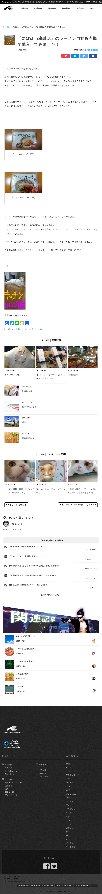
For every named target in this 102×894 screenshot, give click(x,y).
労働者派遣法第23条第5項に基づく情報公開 (37, 885)
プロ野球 (70, 843)
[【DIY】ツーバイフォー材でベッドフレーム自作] (51, 357)
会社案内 (38, 8)
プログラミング (72, 775)
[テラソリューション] (9, 11)
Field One (9, 774)
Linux (68, 786)
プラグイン (70, 809)
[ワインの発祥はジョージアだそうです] (51, 471)
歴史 (68, 805)
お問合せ (80, 8)
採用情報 (66, 8)
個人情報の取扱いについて (87, 885)
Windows (70, 782)
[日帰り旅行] (83, 357)
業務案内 (52, 8)
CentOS (69, 801)
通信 (68, 835)
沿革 (7, 789)
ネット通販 (70, 847)
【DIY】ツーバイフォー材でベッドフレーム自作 (50, 377)
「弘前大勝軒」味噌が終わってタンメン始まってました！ (19, 491)
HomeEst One (11, 771)
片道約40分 (27, 391)
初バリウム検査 (29, 406)
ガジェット (70, 828)
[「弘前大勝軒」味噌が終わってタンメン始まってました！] (19, 471)
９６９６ (17, 523)
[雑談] (11, 421)
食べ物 (94, 50)
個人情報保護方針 (65, 885)
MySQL (69, 820)
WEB (68, 798)
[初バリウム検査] (11, 406)
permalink (39, 329)
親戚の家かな (28, 438)
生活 (68, 771)
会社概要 (8, 786)
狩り (68, 832)
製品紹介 (24, 8)
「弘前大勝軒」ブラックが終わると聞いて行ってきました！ (82, 491)
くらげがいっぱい (12, 375)
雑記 (87, 50)
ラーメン (24, 329)
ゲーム (69, 813)
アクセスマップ (11, 795)
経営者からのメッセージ (14, 783)
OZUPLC (8, 768)
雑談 (24, 422)
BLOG (93, 8)
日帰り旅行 (73, 375)
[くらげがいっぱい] (19, 357)
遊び (68, 790)
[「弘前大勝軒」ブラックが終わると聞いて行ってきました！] (83, 471)
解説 (68, 839)
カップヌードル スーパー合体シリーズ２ (77, 505)
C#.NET (69, 779)
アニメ (69, 824)
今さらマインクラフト (17, 505)
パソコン (70, 817)
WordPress (71, 794)
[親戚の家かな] (11, 437)
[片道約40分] (11, 390)
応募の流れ (43, 777)
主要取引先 (9, 792)
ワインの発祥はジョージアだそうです (51, 491)
